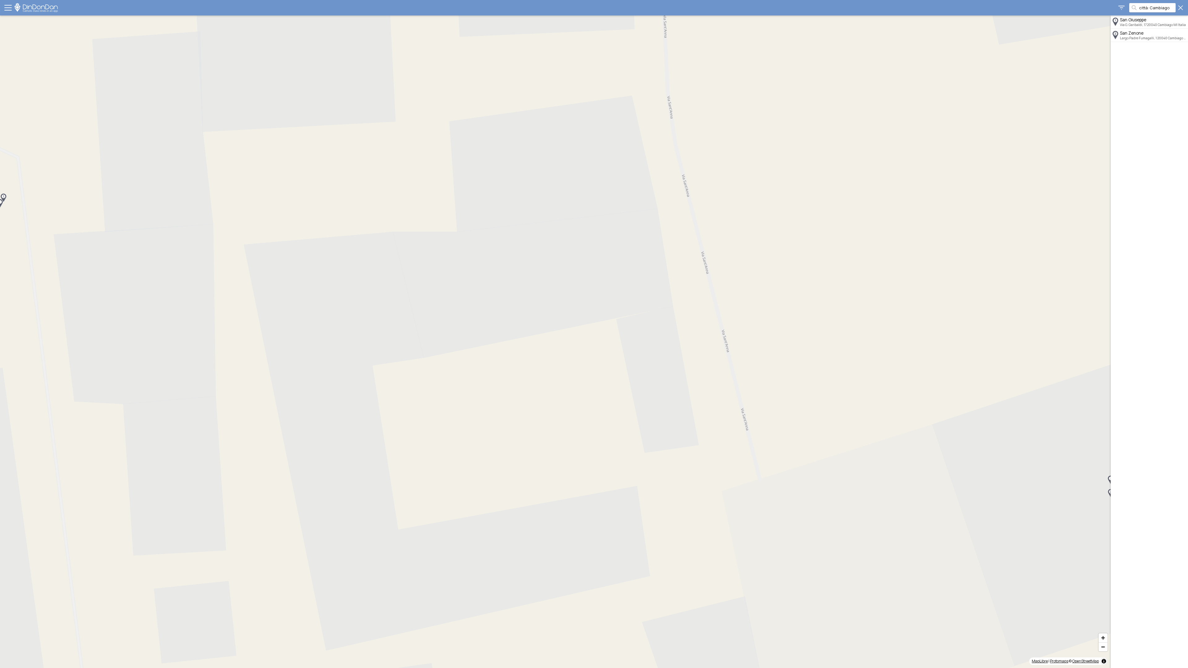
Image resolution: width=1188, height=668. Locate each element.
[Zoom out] (1103, 646)
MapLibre (1040, 661)
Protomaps (1059, 661)
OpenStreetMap (1085, 661)
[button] (3, 198)
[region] (555, 341)
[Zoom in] (1103, 637)
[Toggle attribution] (1104, 661)
